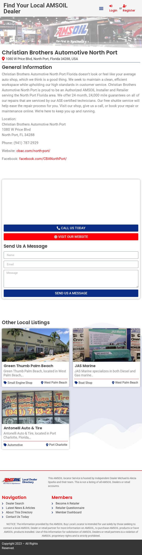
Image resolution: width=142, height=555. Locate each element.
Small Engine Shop (20, 383)
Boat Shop (85, 383)
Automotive (15, 445)
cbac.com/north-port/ (33, 151)
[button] (101, 8)
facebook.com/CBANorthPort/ (43, 159)
